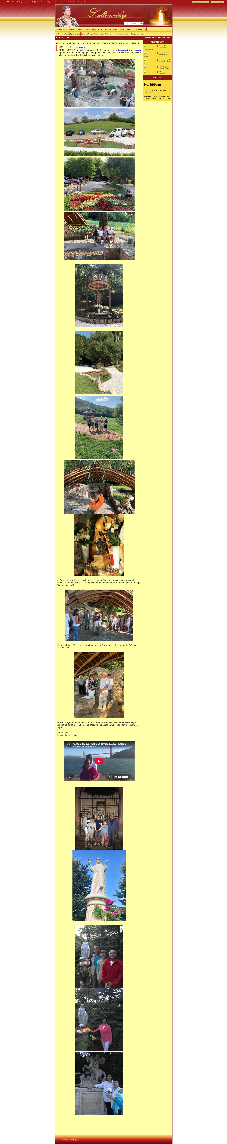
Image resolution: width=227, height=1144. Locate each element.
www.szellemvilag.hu (69, 1139)
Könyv (112, 33)
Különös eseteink (62, 33)
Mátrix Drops (157, 42)
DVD (107, 33)
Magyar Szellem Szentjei (87, 29)
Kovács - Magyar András (107, 29)
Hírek (65, 29)
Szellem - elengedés (125, 29)
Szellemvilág (113, 15)
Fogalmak (72, 29)
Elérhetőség (125, 33)
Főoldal (59, 29)
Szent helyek (75, 33)
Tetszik (82, 48)
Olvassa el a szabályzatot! (200, 2)
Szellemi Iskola (140, 29)
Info (142, 33)
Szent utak (85, 33)
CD (118, 33)
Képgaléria (135, 33)
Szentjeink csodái (97, 33)
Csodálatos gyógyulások (157, 37)
